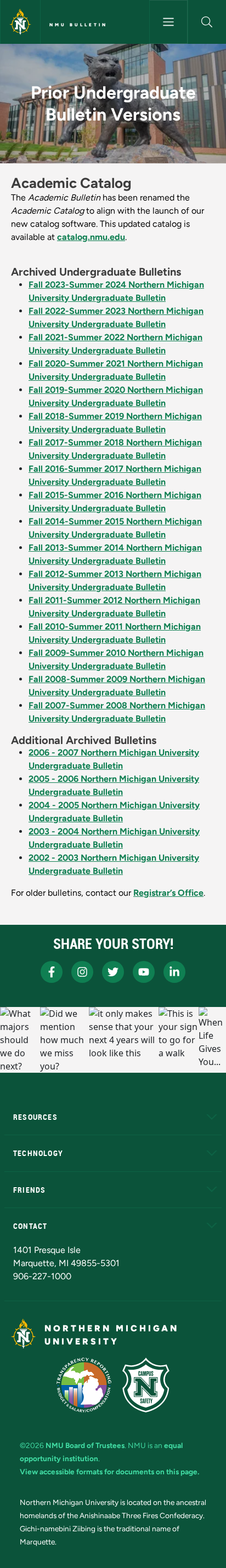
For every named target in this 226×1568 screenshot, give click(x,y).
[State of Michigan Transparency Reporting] (84, 1385)
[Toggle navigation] (168, 22)
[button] (207, 22)
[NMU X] (113, 972)
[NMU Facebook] (52, 972)
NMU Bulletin (78, 24)
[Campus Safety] (146, 1385)
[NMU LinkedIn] (174, 972)
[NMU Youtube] (144, 972)
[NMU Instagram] (82, 972)
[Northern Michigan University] (20, 22)
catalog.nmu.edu (91, 237)
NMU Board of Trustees (85, 1445)
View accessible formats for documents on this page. (109, 1471)
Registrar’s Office (168, 893)
